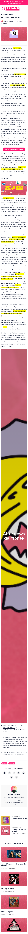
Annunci (4, 763)
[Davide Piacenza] (2, 21)
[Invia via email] (11, 777)
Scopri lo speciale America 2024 (14, 149)
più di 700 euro (19, 127)
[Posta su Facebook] (4, 772)
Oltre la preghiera (7, 912)
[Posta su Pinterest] (14, 772)
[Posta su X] (9, 772)
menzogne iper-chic (9, 727)
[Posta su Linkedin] (23, 772)
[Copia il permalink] (16, 777)
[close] (26, 2)
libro (12, 83)
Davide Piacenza (8, 21)
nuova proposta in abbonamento (13, 235)
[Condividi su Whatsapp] (18, 772)
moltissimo (20, 755)
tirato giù (18, 743)
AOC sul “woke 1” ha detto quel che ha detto (13, 865)
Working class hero (8, 889)
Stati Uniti (12, 763)
